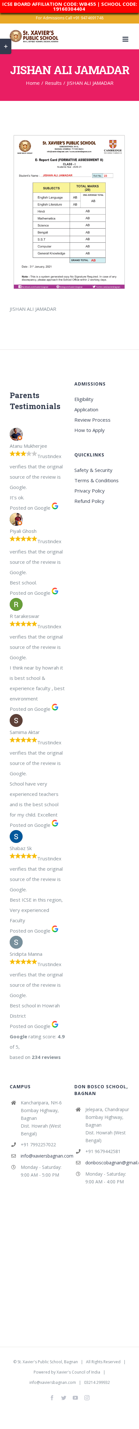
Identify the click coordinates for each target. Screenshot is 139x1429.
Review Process (92, 419)
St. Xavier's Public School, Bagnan (47, 1362)
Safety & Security (93, 470)
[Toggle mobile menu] (126, 39)
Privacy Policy (89, 490)
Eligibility (83, 399)
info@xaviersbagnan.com (43, 1156)
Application (86, 409)
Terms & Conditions (96, 480)
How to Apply (89, 430)
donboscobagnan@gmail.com (107, 1163)
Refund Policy (89, 501)
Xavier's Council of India (78, 1372)
